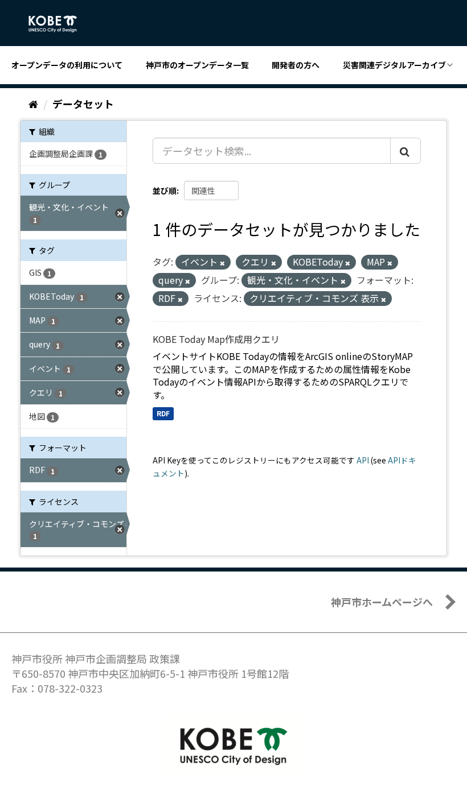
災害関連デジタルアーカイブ (394, 65)
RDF (163, 413)
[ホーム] (33, 103)
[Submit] (405, 151)
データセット (83, 103)
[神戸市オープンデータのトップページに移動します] (58, 23)
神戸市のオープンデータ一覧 (197, 65)
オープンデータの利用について (66, 65)
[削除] (222, 262)
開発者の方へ (295, 65)
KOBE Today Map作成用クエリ (216, 339)
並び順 (165, 190)
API (363, 460)
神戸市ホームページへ (382, 601)
